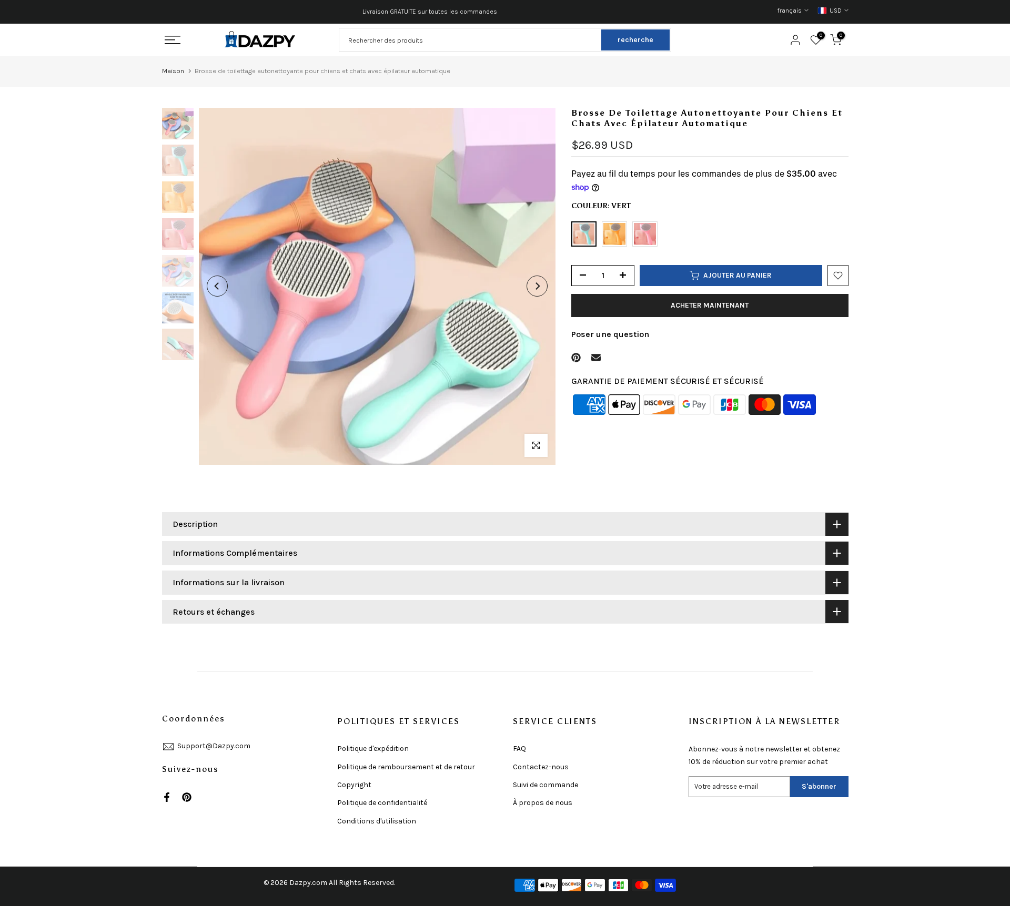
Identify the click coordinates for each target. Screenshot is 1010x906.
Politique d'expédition (373, 748)
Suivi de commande (545, 784)
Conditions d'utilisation (376, 821)
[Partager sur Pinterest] (576, 357)
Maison (173, 71)
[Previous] (217, 286)
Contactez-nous (541, 766)
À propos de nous (542, 802)
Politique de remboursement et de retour (406, 766)
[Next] (537, 286)
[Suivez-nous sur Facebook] (166, 797)
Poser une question (610, 334)
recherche (635, 39)
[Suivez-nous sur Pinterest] (186, 797)
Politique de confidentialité (382, 802)
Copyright (354, 784)
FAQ (519, 748)
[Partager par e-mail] (596, 357)
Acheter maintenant (710, 305)
